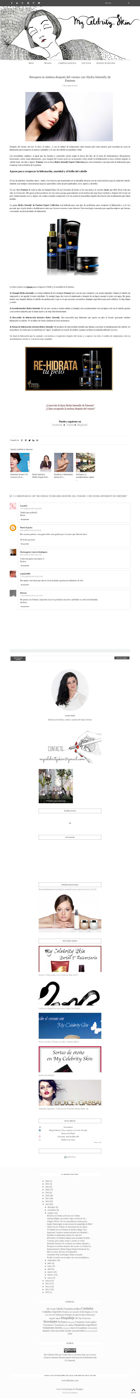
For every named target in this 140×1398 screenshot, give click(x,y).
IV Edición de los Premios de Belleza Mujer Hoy (67, 1230)
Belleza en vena (68, 1140)
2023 (47, 1181)
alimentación (67, 1328)
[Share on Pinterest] (25, 440)
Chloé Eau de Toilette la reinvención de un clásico (67, 1227)
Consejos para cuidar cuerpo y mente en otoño (66, 1241)
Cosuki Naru (67, 1355)
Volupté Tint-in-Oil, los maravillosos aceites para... (67, 1221)
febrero (51, 1275)
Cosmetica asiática (72, 1308)
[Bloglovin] (39, 2)
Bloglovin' (82, 424)
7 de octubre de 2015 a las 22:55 (31, 508)
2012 (47, 1287)
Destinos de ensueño (70, 1312)
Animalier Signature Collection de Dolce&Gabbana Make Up (63, 1109)
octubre (51, 1213)
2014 (47, 1281)
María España (26, 528)
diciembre (52, 1207)
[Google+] (22, 2)
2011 (47, 1289)
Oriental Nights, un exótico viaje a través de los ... (67, 1219)
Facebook (57, 424)
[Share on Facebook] (22, 440)
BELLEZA (48, 63)
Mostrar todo (97, 1142)
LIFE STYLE (86, 63)
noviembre (52, 1210)
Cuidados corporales (52, 1311)
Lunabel (23, 506)
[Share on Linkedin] (33, 440)
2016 (47, 1201)
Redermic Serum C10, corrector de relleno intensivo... (68, 1244)
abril (50, 1269)
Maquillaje (68, 1318)
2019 (47, 1193)
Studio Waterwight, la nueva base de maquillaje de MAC (70, 1224)
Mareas (23, 593)
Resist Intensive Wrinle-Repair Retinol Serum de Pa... (68, 1249)
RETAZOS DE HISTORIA (106, 63)
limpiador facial (49, 1331)
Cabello (59, 1308)
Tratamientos (48, 1325)
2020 (47, 1190)
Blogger (79, 1389)
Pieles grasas (71, 1322)
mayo (50, 1266)
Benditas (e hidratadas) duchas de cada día (64, 1235)
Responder (25, 519)
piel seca (87, 1331)
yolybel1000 (25, 574)
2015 (47, 1204)
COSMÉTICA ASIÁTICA (67, 63)
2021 (47, 1187)
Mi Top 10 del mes (83, 1318)
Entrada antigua (122, 658)
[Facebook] (12, 2)
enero (50, 1278)
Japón (58, 1318)
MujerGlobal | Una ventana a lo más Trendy (68, 1130)
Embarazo (60, 1315)
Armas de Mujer (68, 1133)
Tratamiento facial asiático (86, 1322)
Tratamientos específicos (85, 1325)
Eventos (82, 1315)
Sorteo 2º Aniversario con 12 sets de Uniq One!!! (58, 975)
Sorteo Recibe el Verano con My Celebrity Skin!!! (59, 1042)
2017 (47, 1198)
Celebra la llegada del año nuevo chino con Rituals (59, 1008)
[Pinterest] (33, 2)
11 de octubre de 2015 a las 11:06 (31, 576)
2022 (47, 1184)
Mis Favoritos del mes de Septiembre (62, 1252)
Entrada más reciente (18, 658)
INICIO (31, 63)
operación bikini (78, 1331)
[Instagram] (28, 2)
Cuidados (87, 1308)
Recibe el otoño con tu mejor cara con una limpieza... (68, 1257)
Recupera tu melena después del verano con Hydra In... (69, 1246)
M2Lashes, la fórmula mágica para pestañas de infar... (69, 1238)
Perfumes (62, 1322)
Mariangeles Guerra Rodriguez (33, 552)
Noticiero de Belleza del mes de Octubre (63, 1216)
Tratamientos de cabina (63, 1325)
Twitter (70, 424)
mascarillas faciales (63, 1331)
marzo (50, 1272)
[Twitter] (17, 2)
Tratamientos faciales (52, 1327)
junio (50, 1263)
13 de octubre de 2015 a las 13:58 (31, 596)
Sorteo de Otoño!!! (46, 1075)
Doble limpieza (86, 1312)
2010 (47, 1292)
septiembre (52, 1260)
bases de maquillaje (79, 1328)
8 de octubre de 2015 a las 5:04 (30, 530)
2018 (47, 1196)
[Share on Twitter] (29, 440)
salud (70, 1334)
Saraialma (68, 1127)
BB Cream (51, 1309)
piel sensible (93, 1331)
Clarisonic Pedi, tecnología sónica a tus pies (64, 1255)
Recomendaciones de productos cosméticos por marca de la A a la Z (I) (67, 889)
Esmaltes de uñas (72, 1315)
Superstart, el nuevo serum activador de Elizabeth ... (68, 1232)
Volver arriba (70, 1393)
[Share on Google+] (37, 440)
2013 (47, 1284)
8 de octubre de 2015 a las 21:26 (31, 555)
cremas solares (92, 1328)
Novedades (50, 1321)
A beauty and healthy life (68, 1137)
